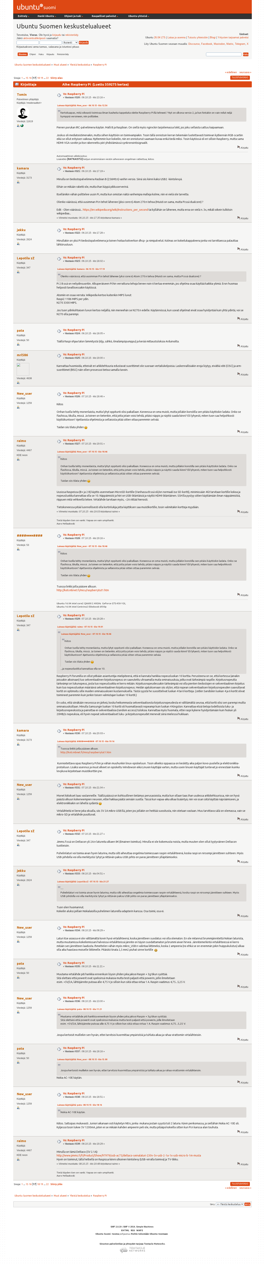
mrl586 (22, 355)
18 (38, 77)
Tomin (22, 94)
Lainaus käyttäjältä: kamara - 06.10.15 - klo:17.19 (81, 269)
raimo (21, 441)
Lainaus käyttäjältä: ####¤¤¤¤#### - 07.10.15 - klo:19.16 (85, 741)
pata (20, 330)
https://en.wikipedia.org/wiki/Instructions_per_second (115, 209)
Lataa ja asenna (176, 37)
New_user (24, 393)
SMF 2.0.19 (116, 1227)
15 (27, 77)
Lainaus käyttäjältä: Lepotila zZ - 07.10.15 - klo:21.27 (83, 882)
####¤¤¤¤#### (29, 535)
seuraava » (245, 72)
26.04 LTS (159, 37)
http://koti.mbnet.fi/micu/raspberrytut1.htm (83, 590)
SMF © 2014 (129, 1227)
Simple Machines (144, 1227)
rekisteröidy (71, 35)
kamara (23, 168)
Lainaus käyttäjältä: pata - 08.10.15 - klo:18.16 (79, 1105)
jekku (21, 230)
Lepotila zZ (26, 258)
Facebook (206, 44)
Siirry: (212, 1204)
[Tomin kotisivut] (21, 126)
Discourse (194, 44)
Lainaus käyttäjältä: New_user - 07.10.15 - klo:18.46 (82, 452)
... (24, 77)
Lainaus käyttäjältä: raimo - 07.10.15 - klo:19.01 (80, 627)
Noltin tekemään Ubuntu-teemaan (149, 1234)
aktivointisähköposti (34, 38)
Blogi (213, 37)
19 (41, 77)
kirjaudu (56, 35)
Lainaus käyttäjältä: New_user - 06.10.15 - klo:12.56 (82, 105)
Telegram (240, 44)
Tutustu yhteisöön (198, 37)
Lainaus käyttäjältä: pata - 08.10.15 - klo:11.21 (79, 1009)
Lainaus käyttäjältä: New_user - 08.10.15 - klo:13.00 (82, 1059)
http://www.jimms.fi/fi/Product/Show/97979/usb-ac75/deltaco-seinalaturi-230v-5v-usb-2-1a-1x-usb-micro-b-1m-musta (129, 1155)
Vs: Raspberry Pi (73, 94)
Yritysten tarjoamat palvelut (233, 37)
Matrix (229, 44)
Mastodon (219, 44)
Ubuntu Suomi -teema (107, 1234)
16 (30, 77)
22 (47, 77)
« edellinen (231, 72)
